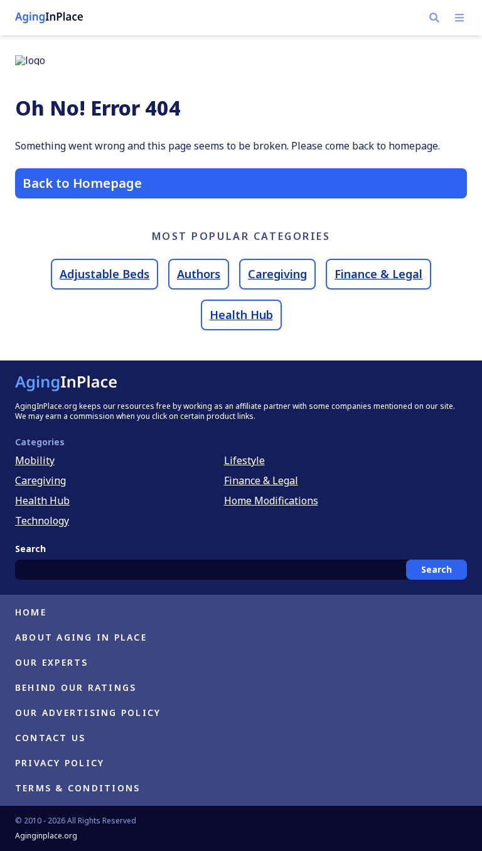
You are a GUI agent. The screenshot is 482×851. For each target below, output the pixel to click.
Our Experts (51, 662)
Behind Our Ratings (75, 687)
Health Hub (241, 314)
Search (436, 569)
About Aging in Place (81, 637)
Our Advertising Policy (88, 712)
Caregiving (277, 273)
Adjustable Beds (104, 273)
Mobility (35, 460)
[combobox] (241, 570)
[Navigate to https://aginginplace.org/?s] (434, 17)
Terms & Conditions (77, 788)
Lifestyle (244, 460)
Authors (198, 273)
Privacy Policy (59, 763)
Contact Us (50, 738)
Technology (42, 521)
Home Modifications (271, 500)
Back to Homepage (82, 183)
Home (30, 612)
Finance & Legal (378, 273)
